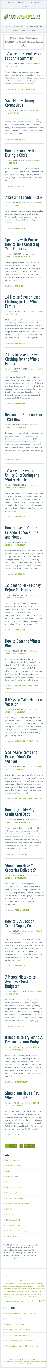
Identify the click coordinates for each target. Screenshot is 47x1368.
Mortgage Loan (36, 1294)
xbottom (38, 1300)
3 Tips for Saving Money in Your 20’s (20, 1341)
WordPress (21, 1363)
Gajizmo (9, 1171)
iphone (33, 1291)
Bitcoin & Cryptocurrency (16, 1324)
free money (16, 1291)
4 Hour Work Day (9, 1281)
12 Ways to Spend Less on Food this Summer (24, 56)
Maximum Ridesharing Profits (17, 1204)
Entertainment (21, 1082)
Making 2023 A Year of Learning (18, 1330)
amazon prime (39, 1281)
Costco (38, 1286)
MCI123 (9, 1209)
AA (21, 1281)
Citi (34, 1286)
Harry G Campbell (13, 1182)
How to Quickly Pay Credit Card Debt (19, 812)
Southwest (38, 1297)
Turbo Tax (17, 1301)
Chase (25, 1286)
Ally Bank (26, 1281)
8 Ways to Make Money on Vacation (24, 702)
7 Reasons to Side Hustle (23, 197)
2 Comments (12, 371)
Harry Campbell (12, 1177)
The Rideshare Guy (13, 1236)
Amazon (32, 1281)
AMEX (16, 1283)
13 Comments (13, 205)
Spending (19, 286)
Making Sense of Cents (15, 1198)
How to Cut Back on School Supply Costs (20, 923)
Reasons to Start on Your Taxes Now (24, 417)
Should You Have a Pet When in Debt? (22, 1095)
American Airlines (8, 1283)
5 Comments (20, 653)
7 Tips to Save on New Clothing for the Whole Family (22, 359)
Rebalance (24, 1297)
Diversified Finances (14, 1166)
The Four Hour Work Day (16, 1231)
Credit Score (36, 1289)
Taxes (17, 459)
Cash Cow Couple (13, 1160)
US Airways (28, 1301)
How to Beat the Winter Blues (22, 643)
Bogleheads (18, 1286)
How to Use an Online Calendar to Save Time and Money (21, 532)
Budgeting (19, 89)
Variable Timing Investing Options (19, 1335)
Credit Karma (27, 1289)
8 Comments (12, 66)
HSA (25, 1291)
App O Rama (22, 1283)
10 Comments (13, 113)
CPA (42, 1286)
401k (18, 1281)
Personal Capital (16, 1297)
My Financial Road (13, 1220)
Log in (29, 1363)
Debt (17, 1135)
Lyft (13, 1294)
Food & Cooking (22, 910)
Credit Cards (21, 854)
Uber (22, 1301)
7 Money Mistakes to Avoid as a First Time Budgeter (20, 981)
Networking (7, 1297)
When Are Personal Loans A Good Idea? (21, 1313)
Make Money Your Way (15, 1193)
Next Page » (29, 1146)
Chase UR (30, 1286)
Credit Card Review (15, 1289)
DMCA (35, 1359)
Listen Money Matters (14, 1187)
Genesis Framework (38, 1361)
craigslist (6, 1289)
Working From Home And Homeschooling (22, 1346)
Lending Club (7, 1294)
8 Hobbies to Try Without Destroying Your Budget (24, 1039)
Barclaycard (11, 1286)
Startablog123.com (13, 1225)
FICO (9, 1291)
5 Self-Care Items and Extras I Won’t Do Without (21, 757)
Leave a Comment (23, 257)
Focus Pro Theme (21, 1361)
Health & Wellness (23, 685)
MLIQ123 (9, 1215)
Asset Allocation (32, 1283)
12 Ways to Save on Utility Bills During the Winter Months (22, 475)
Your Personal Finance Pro (24, 16)
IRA (37, 1291)
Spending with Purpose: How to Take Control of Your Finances (23, 244)
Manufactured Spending (23, 1294)
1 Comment (12, 163)
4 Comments (20, 487)
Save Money (31, 89)
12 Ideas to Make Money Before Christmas (23, 587)
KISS (40, 1291)
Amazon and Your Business (16, 1319)
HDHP (21, 1291)
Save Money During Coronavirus (19, 103)
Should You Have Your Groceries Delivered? (21, 868)
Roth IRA (31, 1297)
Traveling (33, 741)
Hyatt (29, 1291)
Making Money (21, 228)
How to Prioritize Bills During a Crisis (21, 153)
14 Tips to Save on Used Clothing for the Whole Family (22, 301)
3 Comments (20, 427)
